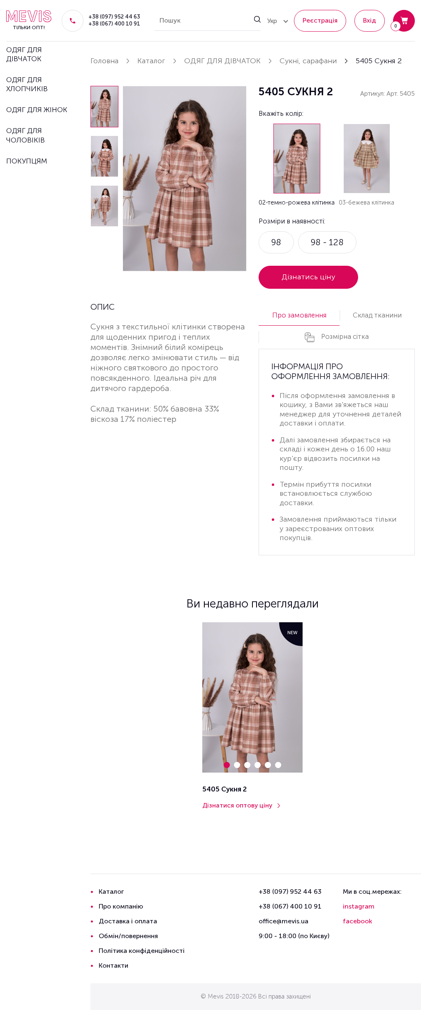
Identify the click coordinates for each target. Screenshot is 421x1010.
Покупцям (26, 161)
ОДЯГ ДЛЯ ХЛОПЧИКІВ (27, 84)
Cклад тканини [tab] (377, 315)
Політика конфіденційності (142, 951)
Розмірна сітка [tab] (345, 336)
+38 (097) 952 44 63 (114, 17)
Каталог (111, 891)
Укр (272, 21)
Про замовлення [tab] (299, 315)
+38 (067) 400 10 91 (114, 24)
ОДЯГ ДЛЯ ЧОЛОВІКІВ (25, 135)
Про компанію (121, 906)
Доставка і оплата (128, 921)
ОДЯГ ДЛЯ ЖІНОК (36, 109)
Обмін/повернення (128, 936)
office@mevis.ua (283, 921)
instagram (359, 906)
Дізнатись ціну (308, 276)
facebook (357, 921)
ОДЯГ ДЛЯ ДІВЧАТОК (24, 54)
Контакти (113, 965)
